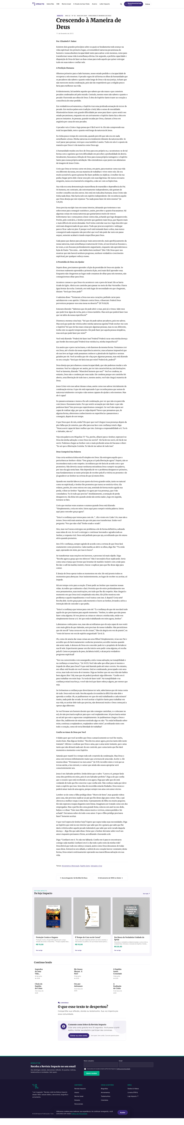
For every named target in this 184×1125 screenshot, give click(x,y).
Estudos (77, 1100)
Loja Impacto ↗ (133, 1096)
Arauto (60, 15)
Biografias (104, 1088)
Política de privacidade (123, 1069)
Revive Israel (66, 4)
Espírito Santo (85, 866)
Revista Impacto (80, 1088)
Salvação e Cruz (96, 866)
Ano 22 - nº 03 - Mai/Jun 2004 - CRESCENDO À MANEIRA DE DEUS (88, 15)
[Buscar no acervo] (121, 4)
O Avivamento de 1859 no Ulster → (110, 878)
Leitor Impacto (105, 4)
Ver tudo (146, 893)
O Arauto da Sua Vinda (81, 4)
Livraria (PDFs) (133, 1092)
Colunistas (104, 1100)
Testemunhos (105, 1096)
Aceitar (122, 1112)
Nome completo (89, 1061)
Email (120, 1061)
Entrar (147, 4)
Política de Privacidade (79, 1113)
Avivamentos (105, 1092)
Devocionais (78, 1104)
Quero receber (91, 1073)
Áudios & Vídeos (133, 1088)
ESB (58, 4)
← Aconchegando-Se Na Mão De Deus (73, 878)
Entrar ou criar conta (78, 1035)
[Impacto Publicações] (38, 4)
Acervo (94, 4)
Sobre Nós (50, 4)
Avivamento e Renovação (70, 866)
